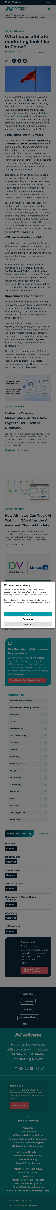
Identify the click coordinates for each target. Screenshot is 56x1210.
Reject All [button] (28, 624)
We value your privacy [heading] (17, 585)
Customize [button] (28, 619)
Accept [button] (28, 614)
